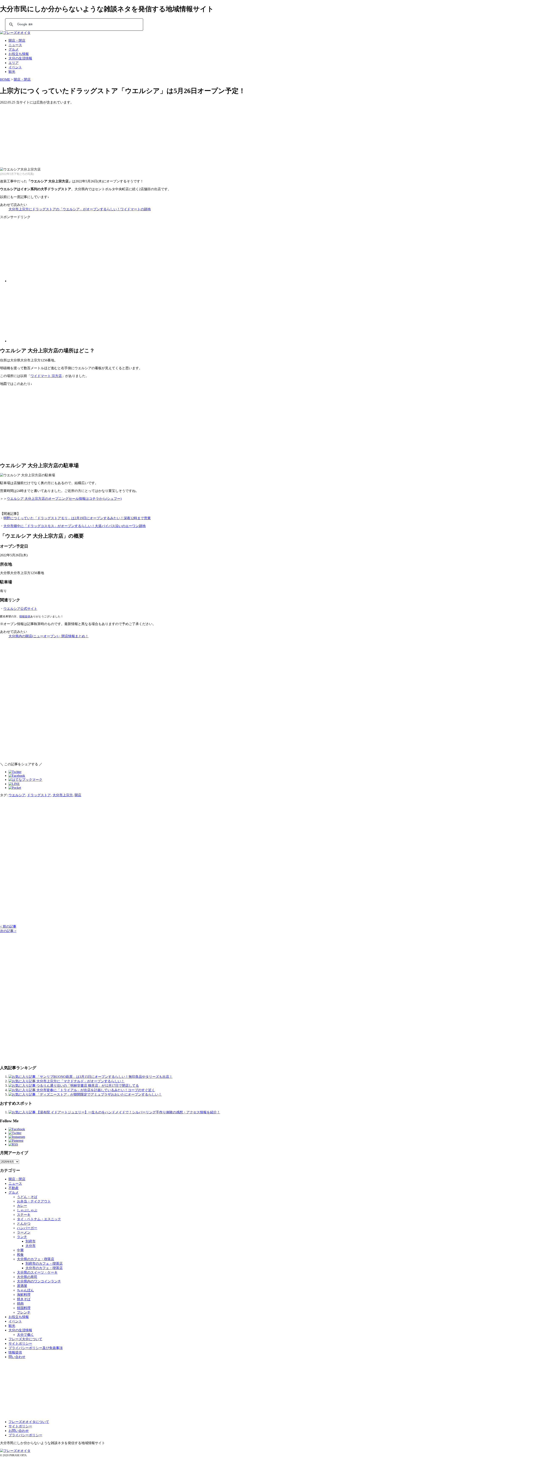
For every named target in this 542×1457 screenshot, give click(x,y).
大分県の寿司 (27, 1277)
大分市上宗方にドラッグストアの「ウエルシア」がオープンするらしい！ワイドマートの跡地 (79, 209)
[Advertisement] (127, 134)
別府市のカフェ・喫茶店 (44, 1263)
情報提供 (24, 616)
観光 (11, 71)
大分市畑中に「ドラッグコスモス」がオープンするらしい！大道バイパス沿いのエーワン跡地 (74, 526)
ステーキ (23, 1214)
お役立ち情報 (18, 54)
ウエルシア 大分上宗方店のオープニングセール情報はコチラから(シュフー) (64, 498)
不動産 (13, 1188)
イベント (15, 67)
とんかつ (23, 1223)
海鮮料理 (23, 1294)
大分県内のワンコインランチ (39, 1281)
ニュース (15, 45)
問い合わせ (16, 1357)
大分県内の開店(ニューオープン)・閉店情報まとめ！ (48, 636)
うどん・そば (27, 1197)
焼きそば (23, 1299)
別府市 (30, 1241)
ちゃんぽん (25, 1290)
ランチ (22, 1237)
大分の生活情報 (20, 58)
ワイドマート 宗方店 (46, 376)
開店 (78, 795)
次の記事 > (8, 931)
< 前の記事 (8, 926)
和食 (20, 1254)
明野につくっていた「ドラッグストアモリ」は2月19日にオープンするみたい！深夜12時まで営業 (77, 518)
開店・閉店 (16, 40)
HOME (5, 79)
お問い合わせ (18, 1430)
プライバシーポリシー (25, 1435)
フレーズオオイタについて (28, 1422)
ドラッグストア (39, 795)
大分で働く (25, 1334)
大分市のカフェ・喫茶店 (44, 1268)
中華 (20, 1250)
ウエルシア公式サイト (20, 608)
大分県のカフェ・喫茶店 (35, 1259)
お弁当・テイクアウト (34, 1201)
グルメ (13, 49)
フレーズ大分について (25, 1339)
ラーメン (23, 1232)
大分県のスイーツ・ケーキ (37, 1272)
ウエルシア (16, 795)
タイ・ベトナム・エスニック (39, 1219)
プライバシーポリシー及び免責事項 (35, 1348)
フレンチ (23, 1312)
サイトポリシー (20, 1343)
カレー (22, 1206)
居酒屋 (22, 1286)
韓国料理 (23, 1308)
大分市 (30, 1246)
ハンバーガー (27, 1228)
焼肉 (20, 1303)
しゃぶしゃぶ (27, 1210)
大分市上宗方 (63, 795)
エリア (13, 63)
